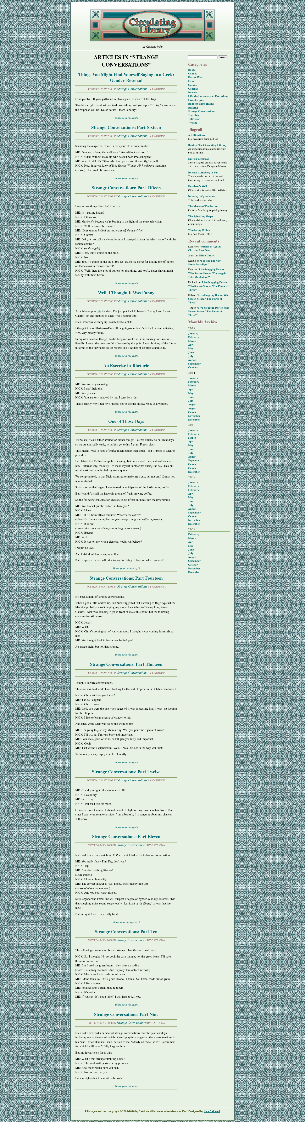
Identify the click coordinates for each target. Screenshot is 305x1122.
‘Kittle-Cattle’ (206, 255)
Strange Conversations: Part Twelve (126, 771)
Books (191, 70)
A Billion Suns (196, 135)
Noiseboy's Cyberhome (201, 196)
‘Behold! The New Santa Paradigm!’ (204, 262)
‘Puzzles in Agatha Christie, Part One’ (204, 248)
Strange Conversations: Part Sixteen (126, 127)
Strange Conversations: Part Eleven (126, 836)
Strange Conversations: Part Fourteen (126, 578)
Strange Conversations (132, 89)
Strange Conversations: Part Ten (126, 931)
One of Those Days (126, 421)
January (193, 333)
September (194, 363)
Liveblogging (196, 100)
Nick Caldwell (212, 1111)
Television (194, 119)
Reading (193, 107)
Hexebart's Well (197, 186)
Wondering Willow (199, 230)
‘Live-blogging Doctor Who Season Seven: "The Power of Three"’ (208, 286)
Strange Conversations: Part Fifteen (126, 187)
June (191, 352)
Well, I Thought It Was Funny (126, 292)
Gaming (193, 85)
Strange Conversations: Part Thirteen (126, 664)
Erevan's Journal (198, 159)
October (193, 367)
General (193, 88)
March (192, 341)
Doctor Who (195, 77)
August (192, 360)
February (193, 337)
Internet (193, 92)
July (190, 356)
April (191, 344)
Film (191, 81)
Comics (192, 73)
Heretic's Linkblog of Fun (203, 172)
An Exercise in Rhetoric (126, 365)
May (190, 348)
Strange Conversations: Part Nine (126, 1014)
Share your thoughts (126, 118)
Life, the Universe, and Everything (208, 96)
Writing (192, 122)
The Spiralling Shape (200, 216)
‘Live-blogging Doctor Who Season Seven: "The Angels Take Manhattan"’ (207, 273)
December (194, 419)
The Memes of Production (203, 206)
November (194, 416)
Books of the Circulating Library (207, 145)
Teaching (193, 115)
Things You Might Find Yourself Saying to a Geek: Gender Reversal (126, 77)
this (99, 311)
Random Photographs (201, 103)
